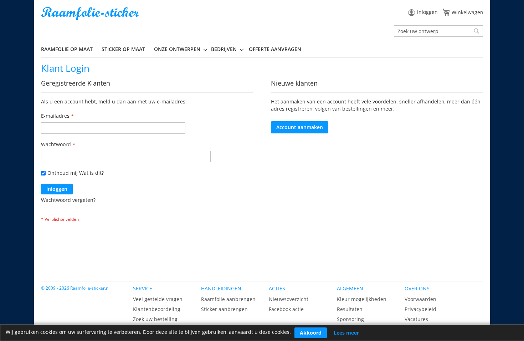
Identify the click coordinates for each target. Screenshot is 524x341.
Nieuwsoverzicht (288, 299)
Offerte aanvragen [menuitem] (275, 49)
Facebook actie (286, 309)
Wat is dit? (91, 172)
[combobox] (438, 31)
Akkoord (311, 332)
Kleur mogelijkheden (361, 299)
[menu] (262, 49)
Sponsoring (350, 319)
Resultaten (350, 309)
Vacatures (416, 319)
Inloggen (427, 12)
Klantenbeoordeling (156, 309)
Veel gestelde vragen (158, 299)
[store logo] (91, 13)
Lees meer (346, 332)
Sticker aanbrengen (224, 309)
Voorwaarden (420, 299)
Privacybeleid (420, 309)
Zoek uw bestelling (155, 319)
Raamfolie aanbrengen (228, 299)
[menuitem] (69, 49)
